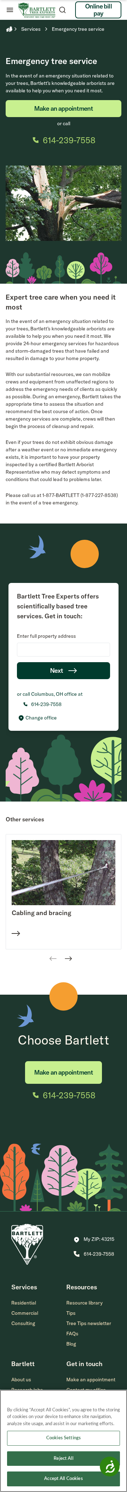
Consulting (23, 1323)
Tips (70, 1313)
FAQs (72, 1333)
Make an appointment (63, 108)
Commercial (24, 1313)
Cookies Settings (63, 1438)
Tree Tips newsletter (88, 1323)
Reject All (63, 1458)
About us (21, 1379)
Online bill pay (98, 9)
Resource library (84, 1303)
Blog (71, 1344)
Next (56, 670)
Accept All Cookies (63, 1478)
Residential (23, 1303)
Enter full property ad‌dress (46, 636)
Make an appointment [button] (90, 1379)
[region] (63, 1441)
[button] (94, 1240)
